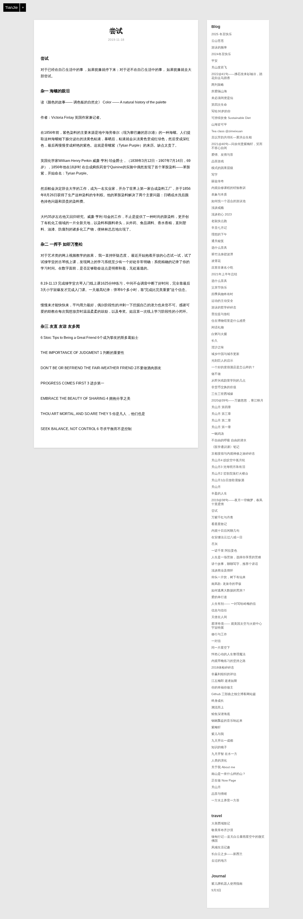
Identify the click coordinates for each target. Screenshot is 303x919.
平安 (214, 60)
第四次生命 (219, 104)
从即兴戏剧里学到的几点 (228, 380)
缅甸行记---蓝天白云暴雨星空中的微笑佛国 (237, 838)
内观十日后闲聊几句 (225, 530)
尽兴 (214, 544)
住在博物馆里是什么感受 (228, 320)
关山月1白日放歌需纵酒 (227, 480)
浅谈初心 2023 (221, 214)
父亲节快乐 (219, 287)
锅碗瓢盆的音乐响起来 (226, 720)
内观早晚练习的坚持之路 (228, 661)
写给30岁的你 (220, 111)
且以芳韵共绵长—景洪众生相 (231, 137)
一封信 (216, 641)
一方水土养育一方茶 (225, 800)
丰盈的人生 (219, 493)
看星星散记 (219, 524)
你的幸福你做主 (222, 687)
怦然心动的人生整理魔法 (228, 654)
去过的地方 (219, 860)
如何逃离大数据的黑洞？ (228, 590)
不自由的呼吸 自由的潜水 (228, 440)
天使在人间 (219, 617)
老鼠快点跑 (219, 221)
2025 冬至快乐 (221, 34)
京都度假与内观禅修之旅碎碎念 (233, 453)
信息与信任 (219, 610)
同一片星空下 (220, 647)
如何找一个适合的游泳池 (228, 201)
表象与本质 (219, 194)
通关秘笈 (217, 241)
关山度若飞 (219, 67)
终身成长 (217, 700)
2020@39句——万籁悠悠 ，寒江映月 (237, 400)
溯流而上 (217, 707)
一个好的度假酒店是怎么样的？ (233, 367)
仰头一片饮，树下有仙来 (228, 577)
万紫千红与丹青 (222, 517)
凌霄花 (216, 261)
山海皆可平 (219, 124)
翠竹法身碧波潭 (222, 254)
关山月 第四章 (221, 407)
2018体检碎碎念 (222, 667)
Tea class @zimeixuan (227, 131)
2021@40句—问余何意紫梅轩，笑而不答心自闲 (236, 146)
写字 (214, 174)
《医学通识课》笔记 (225, 447)
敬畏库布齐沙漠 (222, 830)
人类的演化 (219, 760)
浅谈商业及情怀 (222, 570)
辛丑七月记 (219, 227)
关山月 (216, 487)
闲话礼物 (217, 327)
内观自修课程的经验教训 (228, 188)
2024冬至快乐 (221, 54)
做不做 (216, 374)
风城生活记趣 (220, 847)
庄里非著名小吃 (222, 267)
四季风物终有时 (222, 294)
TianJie (11, 7)
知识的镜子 (219, 747)
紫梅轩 (216, 727)
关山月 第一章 (221, 427)
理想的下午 (219, 234)
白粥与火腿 (219, 334)
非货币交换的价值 (223, 387)
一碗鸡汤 (217, 433)
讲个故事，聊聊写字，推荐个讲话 (234, 564)
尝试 (116, 31)
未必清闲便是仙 (222, 98)
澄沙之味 (217, 347)
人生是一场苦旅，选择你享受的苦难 (236, 557)
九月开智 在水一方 (224, 754)
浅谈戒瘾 (217, 207)
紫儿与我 (217, 734)
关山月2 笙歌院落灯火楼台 (229, 473)
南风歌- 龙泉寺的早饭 (226, 584)
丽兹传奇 (217, 181)
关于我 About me (223, 767)
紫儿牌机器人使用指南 (226, 883)
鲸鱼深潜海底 (220, 714)
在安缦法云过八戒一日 (226, 537)
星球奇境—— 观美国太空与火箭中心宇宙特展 (236, 625)
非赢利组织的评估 (223, 674)
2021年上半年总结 (224, 274)
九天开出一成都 (222, 740)
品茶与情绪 (219, 793)
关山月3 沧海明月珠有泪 (228, 467)
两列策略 (217, 84)
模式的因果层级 (222, 168)
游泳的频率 (219, 47)
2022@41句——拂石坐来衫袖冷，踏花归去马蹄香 (236, 76)
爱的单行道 (219, 597)
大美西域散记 (220, 823)
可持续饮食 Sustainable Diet (231, 118)
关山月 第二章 (221, 420)
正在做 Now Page (223, 780)
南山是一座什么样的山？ (228, 774)
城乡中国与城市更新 (225, 354)
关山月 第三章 (221, 413)
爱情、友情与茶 (222, 154)
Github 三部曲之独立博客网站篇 (233, 694)
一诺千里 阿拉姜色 (224, 550)
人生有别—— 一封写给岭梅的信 (233, 603)
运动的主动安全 (222, 300)
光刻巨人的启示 (222, 360)
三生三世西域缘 (222, 394)
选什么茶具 (219, 247)
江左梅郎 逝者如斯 (224, 680)
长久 (214, 340)
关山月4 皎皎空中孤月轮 (228, 460)
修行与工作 (219, 634)
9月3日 (216, 890)
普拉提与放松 (220, 314)
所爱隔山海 (219, 91)
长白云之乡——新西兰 (226, 854)
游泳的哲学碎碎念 (223, 307)
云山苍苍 (217, 41)
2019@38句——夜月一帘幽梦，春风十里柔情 (236, 502)
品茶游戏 (217, 161)
